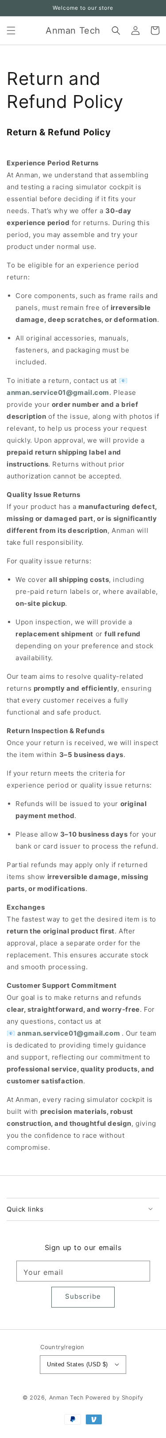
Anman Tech (66, 1397)
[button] (11, 30)
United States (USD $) (77, 1364)
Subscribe (83, 1296)
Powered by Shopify (114, 1397)
